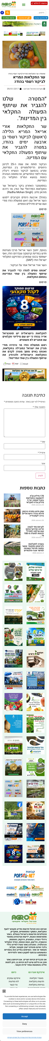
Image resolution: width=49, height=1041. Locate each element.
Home (42, 73)
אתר (43, 463)
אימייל (41, 453)
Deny (24, 1023)
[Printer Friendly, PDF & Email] (15, 363)
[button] (4, 991)
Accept (24, 1016)
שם (43, 442)
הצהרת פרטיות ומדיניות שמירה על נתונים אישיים (24, 1037)
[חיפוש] (7, 12)
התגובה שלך (39, 407)
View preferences (24, 1031)
